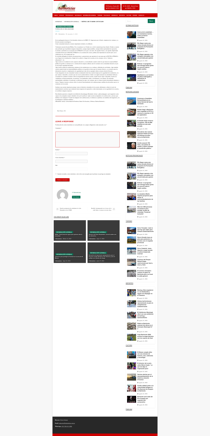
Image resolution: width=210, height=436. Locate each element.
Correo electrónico (60, 157)
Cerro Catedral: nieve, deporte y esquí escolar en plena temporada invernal (145, 251)
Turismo (99, 15)
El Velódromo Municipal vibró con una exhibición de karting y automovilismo (145, 315)
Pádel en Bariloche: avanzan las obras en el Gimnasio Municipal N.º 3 (145, 326)
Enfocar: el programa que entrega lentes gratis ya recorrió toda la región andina (145, 66)
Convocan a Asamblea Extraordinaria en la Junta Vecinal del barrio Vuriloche (145, 101)
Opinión (135, 15)
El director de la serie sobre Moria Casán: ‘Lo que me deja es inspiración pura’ (144, 365)
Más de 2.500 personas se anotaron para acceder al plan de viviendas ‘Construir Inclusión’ (144, 210)
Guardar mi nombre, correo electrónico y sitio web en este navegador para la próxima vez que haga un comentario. (84, 174)
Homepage (58, 21)
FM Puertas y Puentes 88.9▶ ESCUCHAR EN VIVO (112, 7)
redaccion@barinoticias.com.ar (67, 423)
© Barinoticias (61, 34)
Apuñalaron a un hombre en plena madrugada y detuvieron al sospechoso (145, 77)
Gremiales (114, 15)
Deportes (122, 15)
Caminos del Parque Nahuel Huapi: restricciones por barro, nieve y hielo (145, 262)
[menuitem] (56, 15)
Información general (89, 15)
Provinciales (69, 15)
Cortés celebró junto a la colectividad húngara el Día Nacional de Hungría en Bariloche (145, 388)
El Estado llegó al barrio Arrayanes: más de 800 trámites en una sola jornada (145, 123)
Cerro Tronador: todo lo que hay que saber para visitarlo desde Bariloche (145, 229)
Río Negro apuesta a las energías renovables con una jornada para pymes (145, 56)
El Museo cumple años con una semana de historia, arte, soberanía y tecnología (145, 354)
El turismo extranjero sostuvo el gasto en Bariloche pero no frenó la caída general (145, 273)
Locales (61, 15)
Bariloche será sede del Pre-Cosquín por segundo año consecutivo (145, 399)
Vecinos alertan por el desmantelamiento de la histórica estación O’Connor (145, 377)
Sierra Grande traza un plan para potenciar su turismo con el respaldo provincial (145, 240)
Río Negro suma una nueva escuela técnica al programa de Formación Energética (145, 45)
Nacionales (78, 15)
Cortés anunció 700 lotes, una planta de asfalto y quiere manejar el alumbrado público (145, 145)
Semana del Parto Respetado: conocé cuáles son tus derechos (102, 235)
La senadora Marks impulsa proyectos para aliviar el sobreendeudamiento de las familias (145, 197)
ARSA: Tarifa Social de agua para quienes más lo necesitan (68, 235)
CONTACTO (141, 15)
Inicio (56, 15)
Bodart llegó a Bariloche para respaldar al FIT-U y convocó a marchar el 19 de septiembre (145, 112)
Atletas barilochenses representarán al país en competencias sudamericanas (145, 303)
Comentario (58, 128)
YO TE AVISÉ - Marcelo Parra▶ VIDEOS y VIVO (130, 7)
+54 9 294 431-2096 (66, 426)
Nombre (57, 149)
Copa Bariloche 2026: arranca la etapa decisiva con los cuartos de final (145, 336)
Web (56, 165)
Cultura (128, 15)
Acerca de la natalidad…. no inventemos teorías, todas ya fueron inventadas (145, 34)
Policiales (107, 15)
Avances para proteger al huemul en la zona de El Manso (69, 257)
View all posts (76, 197)
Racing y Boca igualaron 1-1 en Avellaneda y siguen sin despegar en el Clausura (145, 292)
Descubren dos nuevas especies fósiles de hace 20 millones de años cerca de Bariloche (145, 134)
